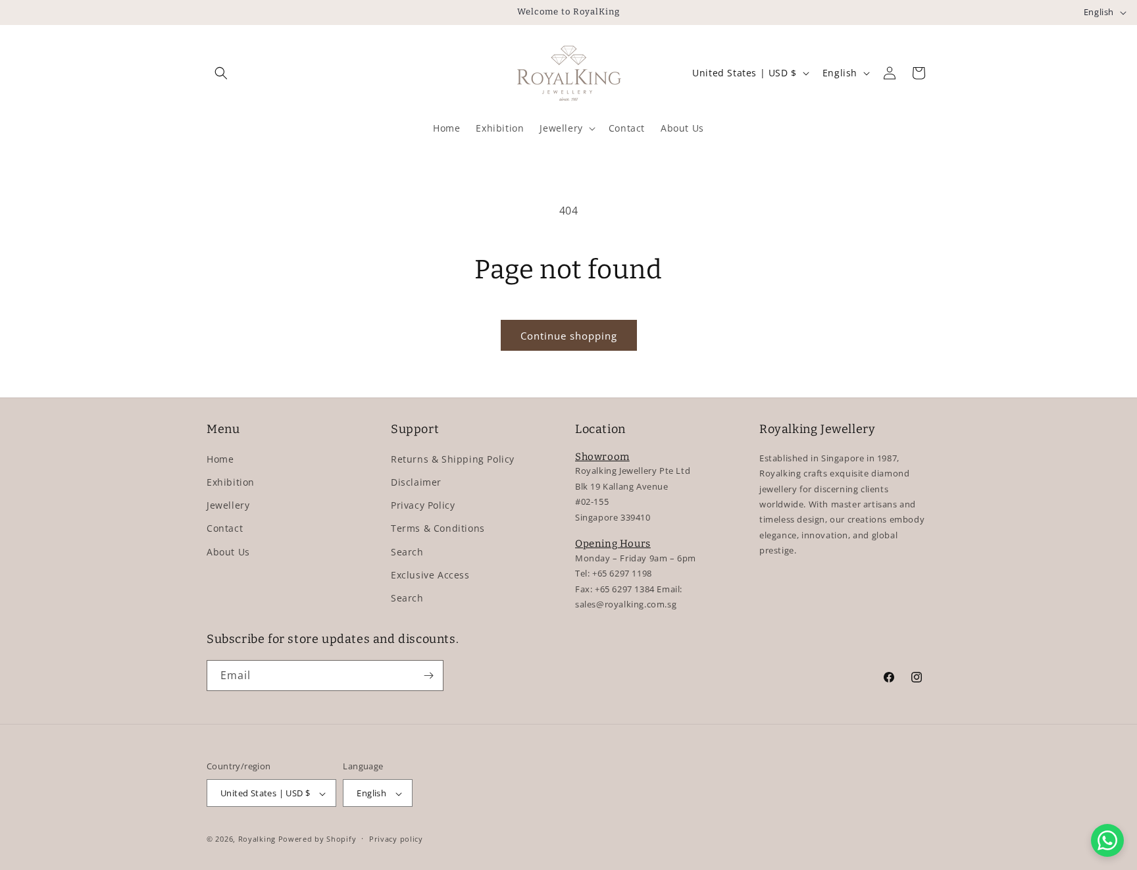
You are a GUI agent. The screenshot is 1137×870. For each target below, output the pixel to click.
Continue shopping (568, 335)
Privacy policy (396, 839)
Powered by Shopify (317, 839)
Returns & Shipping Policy (453, 458)
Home (220, 458)
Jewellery (228, 504)
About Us (228, 551)
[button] (221, 73)
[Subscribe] (428, 675)
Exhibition (231, 481)
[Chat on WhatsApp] (1107, 840)
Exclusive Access (430, 574)
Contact (225, 528)
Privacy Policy (423, 504)
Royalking (257, 839)
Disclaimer (416, 481)
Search (407, 551)
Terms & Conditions (438, 528)
